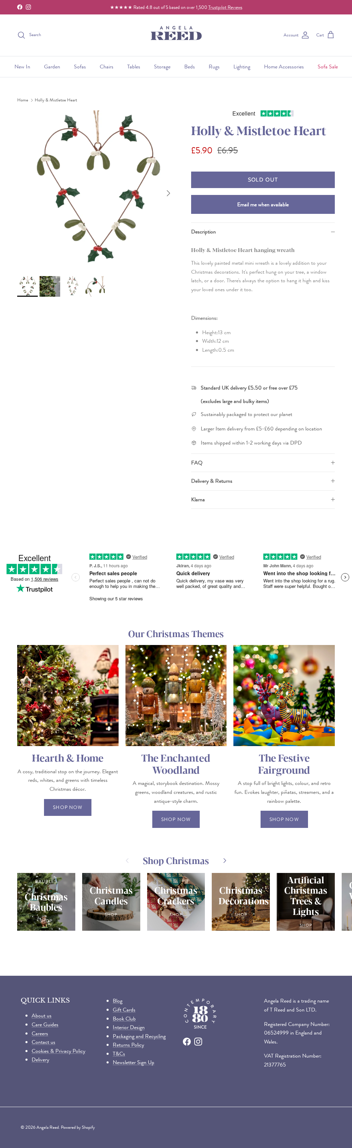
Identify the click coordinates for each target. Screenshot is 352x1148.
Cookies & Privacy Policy (58, 1051)
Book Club (124, 1019)
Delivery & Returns (211, 481)
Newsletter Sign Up (133, 1062)
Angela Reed (47, 1127)
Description (203, 232)
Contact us (43, 1042)
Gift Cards (124, 1010)
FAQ (196, 463)
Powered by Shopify (78, 1127)
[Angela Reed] (176, 35)
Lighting (241, 66)
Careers (40, 1033)
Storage (162, 66)
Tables (133, 66)
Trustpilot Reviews (225, 7)
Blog (117, 1001)
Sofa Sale (328, 66)
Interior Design (129, 1027)
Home (22, 100)
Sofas (80, 66)
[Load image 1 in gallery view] (96, 189)
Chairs (106, 66)
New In (22, 66)
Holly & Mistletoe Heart (56, 100)
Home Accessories (284, 66)
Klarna (198, 499)
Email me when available (263, 204)
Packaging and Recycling (139, 1036)
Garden (52, 66)
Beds (189, 66)
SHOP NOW (67, 807)
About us (42, 1015)
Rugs (214, 66)
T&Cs (119, 1054)
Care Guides (45, 1024)
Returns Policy (128, 1045)
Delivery (40, 1059)
